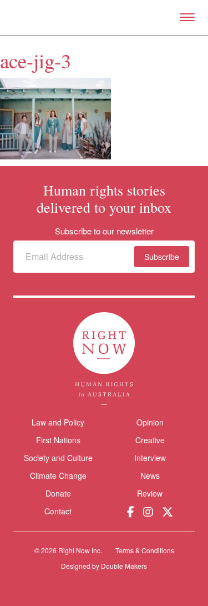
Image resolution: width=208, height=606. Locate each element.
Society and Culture (58, 457)
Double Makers (124, 565)
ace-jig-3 (35, 60)
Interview (150, 457)
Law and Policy (58, 422)
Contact (58, 511)
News (150, 475)
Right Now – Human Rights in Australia (104, 18)
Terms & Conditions (144, 550)
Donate (58, 493)
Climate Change (58, 475)
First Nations (58, 439)
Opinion (150, 422)
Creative (150, 439)
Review (150, 493)
